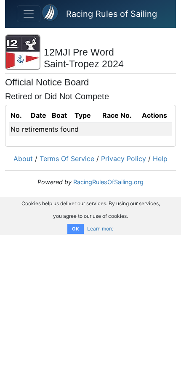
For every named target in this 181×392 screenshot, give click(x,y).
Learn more (100, 228)
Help (160, 158)
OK (75, 229)
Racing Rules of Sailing (111, 14)
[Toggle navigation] (28, 13)
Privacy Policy (123, 158)
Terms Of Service (67, 158)
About (23, 158)
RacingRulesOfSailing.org (108, 181)
